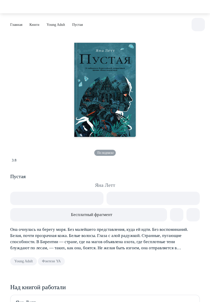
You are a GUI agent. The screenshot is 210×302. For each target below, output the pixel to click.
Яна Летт (105, 185)
